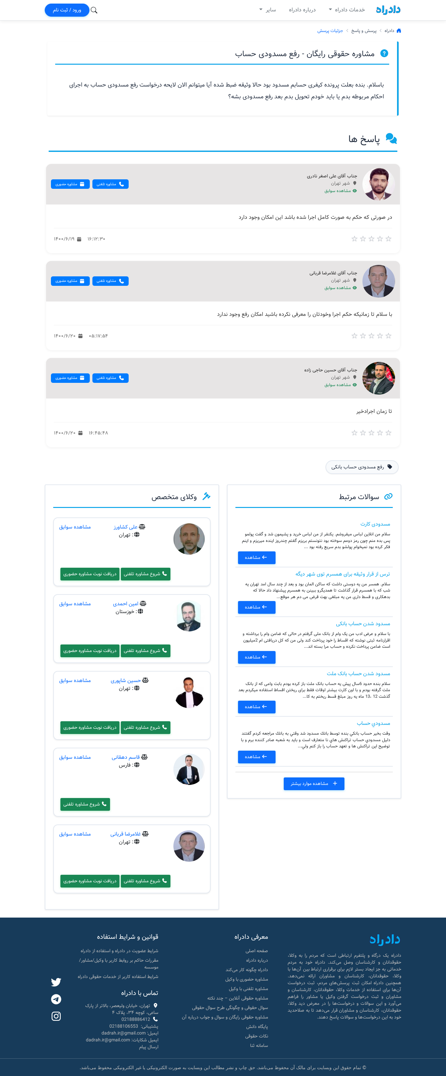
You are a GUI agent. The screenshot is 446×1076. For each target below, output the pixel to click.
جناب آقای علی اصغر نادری (332, 176)
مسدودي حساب (373, 723)
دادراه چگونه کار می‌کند (247, 969)
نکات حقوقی (256, 1036)
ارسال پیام (148, 1047)
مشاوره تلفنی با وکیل (248, 988)
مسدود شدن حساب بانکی (363, 624)
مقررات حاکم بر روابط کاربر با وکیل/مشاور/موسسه (118, 964)
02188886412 (135, 1019)
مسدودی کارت (375, 524)
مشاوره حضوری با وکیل (246, 979)
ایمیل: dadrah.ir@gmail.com (130, 1033)
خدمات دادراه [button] (349, 10)
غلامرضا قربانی (125, 834)
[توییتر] (56, 983)
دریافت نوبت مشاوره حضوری (90, 574)
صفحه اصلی (257, 950)
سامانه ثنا (259, 1045)
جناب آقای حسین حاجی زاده (330, 370)
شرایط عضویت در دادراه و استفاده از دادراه (119, 950)
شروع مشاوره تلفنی (143, 574)
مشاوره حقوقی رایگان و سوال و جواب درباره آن (225, 1017)
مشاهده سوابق (338, 191)
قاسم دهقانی (126, 757)
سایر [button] (270, 10)
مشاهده (253, 557)
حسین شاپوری (126, 681)
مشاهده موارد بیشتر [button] (310, 783)
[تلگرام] (56, 1000)
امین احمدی (125, 604)
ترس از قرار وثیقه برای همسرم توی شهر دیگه (342, 574)
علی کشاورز (125, 527)
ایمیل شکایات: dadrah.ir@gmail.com (122, 1040)
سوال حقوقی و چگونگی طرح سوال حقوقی (230, 1007)
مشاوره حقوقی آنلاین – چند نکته (237, 998)
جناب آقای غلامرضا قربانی (333, 273)
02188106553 (123, 1026)
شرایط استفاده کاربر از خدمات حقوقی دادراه (118, 976)
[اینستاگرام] (56, 1017)
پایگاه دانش (257, 1026)
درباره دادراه (302, 10)
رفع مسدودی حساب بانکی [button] (358, 467)
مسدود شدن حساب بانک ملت (358, 674)
